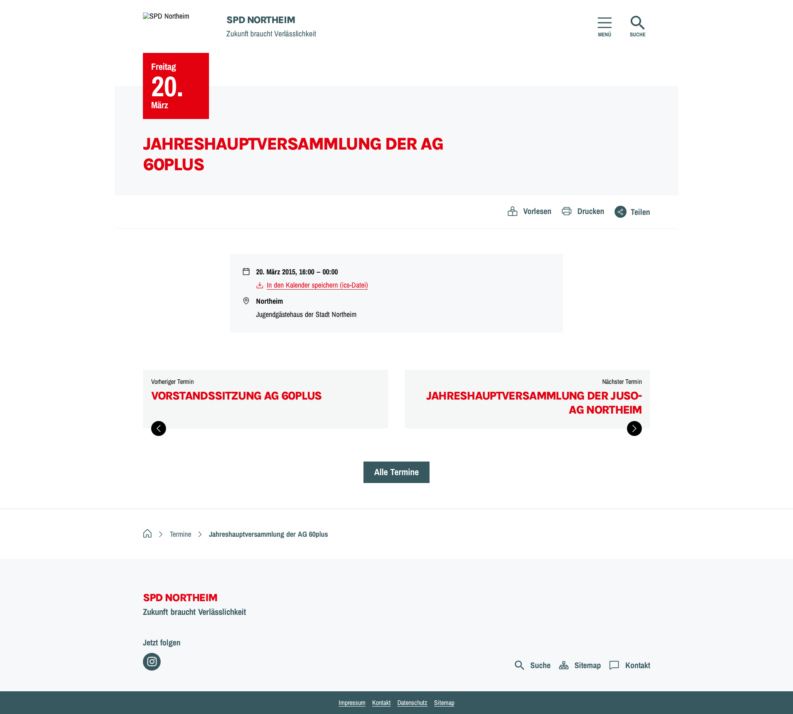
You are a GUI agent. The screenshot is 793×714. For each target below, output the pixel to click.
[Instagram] (152, 662)
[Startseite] (147, 534)
